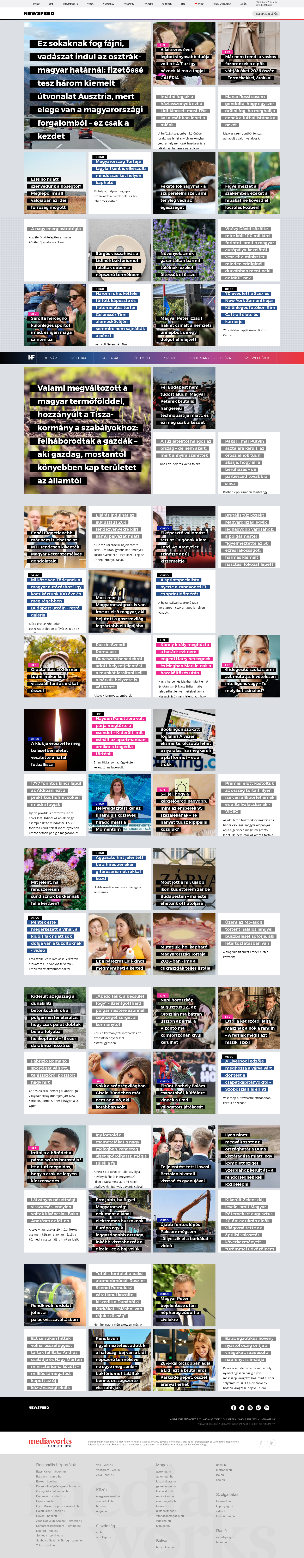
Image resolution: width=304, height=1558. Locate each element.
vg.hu (99, 1532)
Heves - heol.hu (46, 1515)
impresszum (253, 1419)
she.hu (220, 1479)
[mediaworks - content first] (50, 1443)
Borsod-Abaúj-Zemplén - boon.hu (58, 1486)
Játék (244, 3)
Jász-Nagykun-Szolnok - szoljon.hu (59, 1520)
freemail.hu (223, 1501)
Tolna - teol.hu (45, 1545)
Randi (200, 3)
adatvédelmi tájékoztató (183, 1419)
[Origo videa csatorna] (258, 1407)
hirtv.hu (101, 1506)
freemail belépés (266, 14)
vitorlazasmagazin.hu (170, 1515)
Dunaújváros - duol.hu (50, 1496)
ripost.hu (221, 1465)
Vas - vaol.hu (104, 1465)
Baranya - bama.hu (48, 1476)
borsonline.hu (165, 1547)
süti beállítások (235, 1419)
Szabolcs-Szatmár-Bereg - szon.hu (59, 1540)
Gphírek (167, 3)
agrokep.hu (103, 1537)
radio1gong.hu (225, 1537)
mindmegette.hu (166, 1501)
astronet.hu (163, 1471)
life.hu (220, 1474)
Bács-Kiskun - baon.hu (51, 1471)
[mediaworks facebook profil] (261, 1443)
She (183, 3)
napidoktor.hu (165, 1496)
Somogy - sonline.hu (49, 1535)
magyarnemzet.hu (108, 1496)
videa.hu (221, 1511)
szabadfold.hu (105, 1501)
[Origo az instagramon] (250, 1407)
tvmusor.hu (163, 1525)
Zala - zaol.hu (105, 1474)
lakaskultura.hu (166, 1481)
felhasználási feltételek (212, 1419)
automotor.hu (165, 1476)
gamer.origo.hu (166, 1486)
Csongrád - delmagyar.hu (52, 1491)
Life (51, 3)
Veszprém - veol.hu (108, 1469)
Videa (90, 3)
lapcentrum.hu (225, 1516)
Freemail (129, 3)
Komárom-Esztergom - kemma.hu (58, 1525)
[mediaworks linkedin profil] (271, 1443)
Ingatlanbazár (222, 3)
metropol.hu (224, 1469)
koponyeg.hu (224, 1506)
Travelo (148, 3)
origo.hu (101, 1511)
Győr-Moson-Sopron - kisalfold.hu (58, 1506)
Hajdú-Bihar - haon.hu (50, 1510)
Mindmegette (70, 3)
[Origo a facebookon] (233, 1407)
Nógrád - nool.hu (47, 1530)
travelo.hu (162, 1506)
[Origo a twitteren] (241, 1407)
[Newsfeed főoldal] (39, 1407)
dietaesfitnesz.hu (167, 1510)
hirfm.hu (221, 1542)
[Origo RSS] (266, 1407)
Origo (36, 3)
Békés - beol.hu (46, 1481)
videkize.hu (163, 1520)
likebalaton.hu (165, 1491)
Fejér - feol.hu (45, 1501)
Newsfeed (108, 3)
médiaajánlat (268, 1419)
